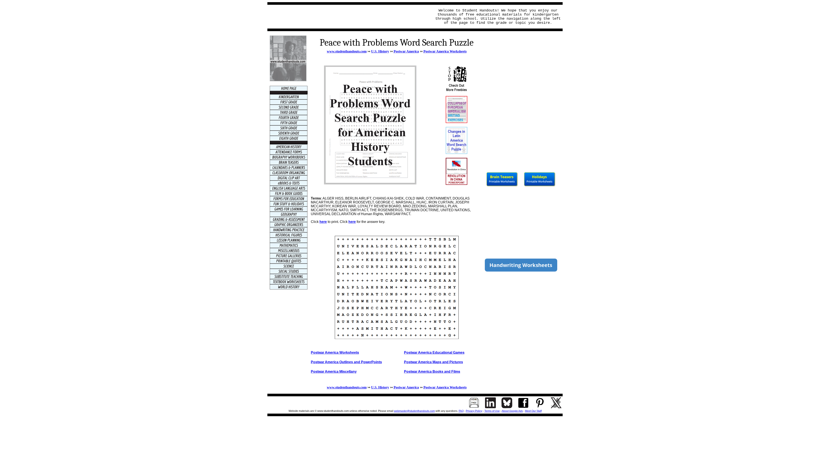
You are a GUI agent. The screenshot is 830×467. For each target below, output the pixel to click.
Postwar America (406, 51)
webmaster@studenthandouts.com (414, 411)
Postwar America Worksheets (445, 51)
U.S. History (380, 51)
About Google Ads (512, 411)
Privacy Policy (474, 411)
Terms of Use (492, 411)
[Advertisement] (348, 16)
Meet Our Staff (533, 411)
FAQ (461, 411)
